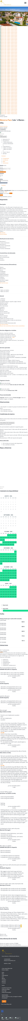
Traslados (4, 980)
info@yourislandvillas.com (9, 960)
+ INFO (5, 192)
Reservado (6, 605)
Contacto (4, 983)
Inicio (3, 972)
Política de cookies (6, 989)
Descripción (3, 136)
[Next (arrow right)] (2, 135)
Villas (3, 974)
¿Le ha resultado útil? (14, 676)
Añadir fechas (3, 172)
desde (1, 165)
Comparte (3, 129)
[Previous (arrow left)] (0, 135)
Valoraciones (5, 163)
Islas (3, 977)
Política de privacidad (6, 992)
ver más (2, 732)
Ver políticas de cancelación (7, 423)
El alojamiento (6, 158)
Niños (1, 179)
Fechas (1, 168)
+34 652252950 (7, 959)
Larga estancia (5, 975)
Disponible (6, 608)
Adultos (2, 173)
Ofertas (3, 978)
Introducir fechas (3, 182)
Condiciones (5, 160)
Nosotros (4, 981)
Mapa (4, 161)
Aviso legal (4, 990)
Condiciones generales (6, 987)
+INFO (4, 1001)
